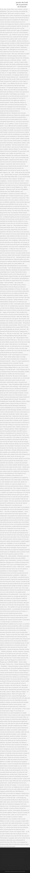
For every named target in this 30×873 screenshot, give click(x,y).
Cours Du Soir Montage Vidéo (16, 861)
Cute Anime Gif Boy (15, 865)
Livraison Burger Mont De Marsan (11, 852)
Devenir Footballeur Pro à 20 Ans (11, 863)
